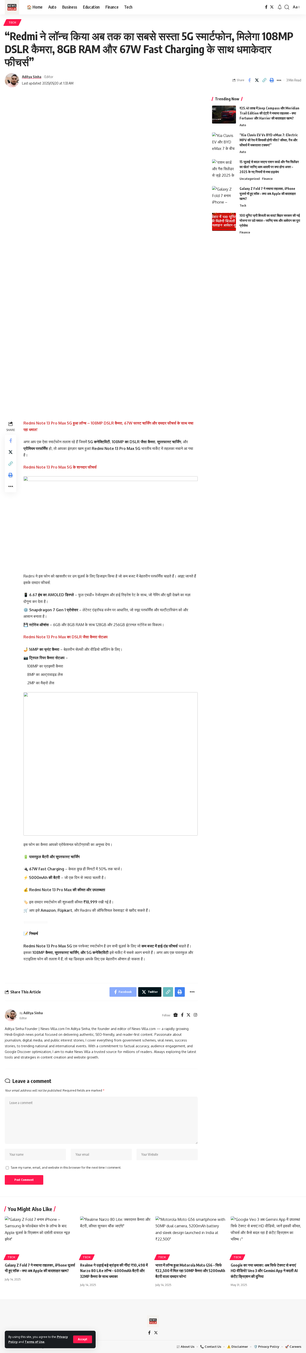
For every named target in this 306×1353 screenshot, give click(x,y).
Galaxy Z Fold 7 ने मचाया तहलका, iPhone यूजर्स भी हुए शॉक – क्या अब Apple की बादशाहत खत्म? (268, 194)
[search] (286, 7)
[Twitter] (272, 7)
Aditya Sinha (31, 76)
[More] (279, 80)
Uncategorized (250, 179)
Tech (12, 22)
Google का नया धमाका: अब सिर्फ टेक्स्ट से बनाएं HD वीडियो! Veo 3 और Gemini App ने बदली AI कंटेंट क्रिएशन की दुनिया (264, 1271)
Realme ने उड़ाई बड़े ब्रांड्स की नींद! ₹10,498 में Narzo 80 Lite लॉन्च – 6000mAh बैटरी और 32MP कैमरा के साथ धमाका (114, 1271)
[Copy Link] (264, 80)
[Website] (175, 1015)
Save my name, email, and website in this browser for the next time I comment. (66, 1167)
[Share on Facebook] (249, 80)
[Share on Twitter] (256, 80)
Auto (243, 125)
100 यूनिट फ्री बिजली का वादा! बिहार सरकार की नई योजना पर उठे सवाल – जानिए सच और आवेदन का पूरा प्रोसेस (270, 220)
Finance (267, 179)
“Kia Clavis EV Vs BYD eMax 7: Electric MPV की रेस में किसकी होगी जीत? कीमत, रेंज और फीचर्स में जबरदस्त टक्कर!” (269, 140)
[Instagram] (195, 1015)
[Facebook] (266, 7)
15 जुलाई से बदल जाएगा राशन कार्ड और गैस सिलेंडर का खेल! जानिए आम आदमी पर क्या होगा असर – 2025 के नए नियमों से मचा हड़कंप (269, 167)
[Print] (271, 80)
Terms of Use (34, 1342)
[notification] (279, 7)
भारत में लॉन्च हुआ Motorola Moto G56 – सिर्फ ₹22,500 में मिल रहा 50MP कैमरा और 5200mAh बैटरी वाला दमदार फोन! (190, 1271)
